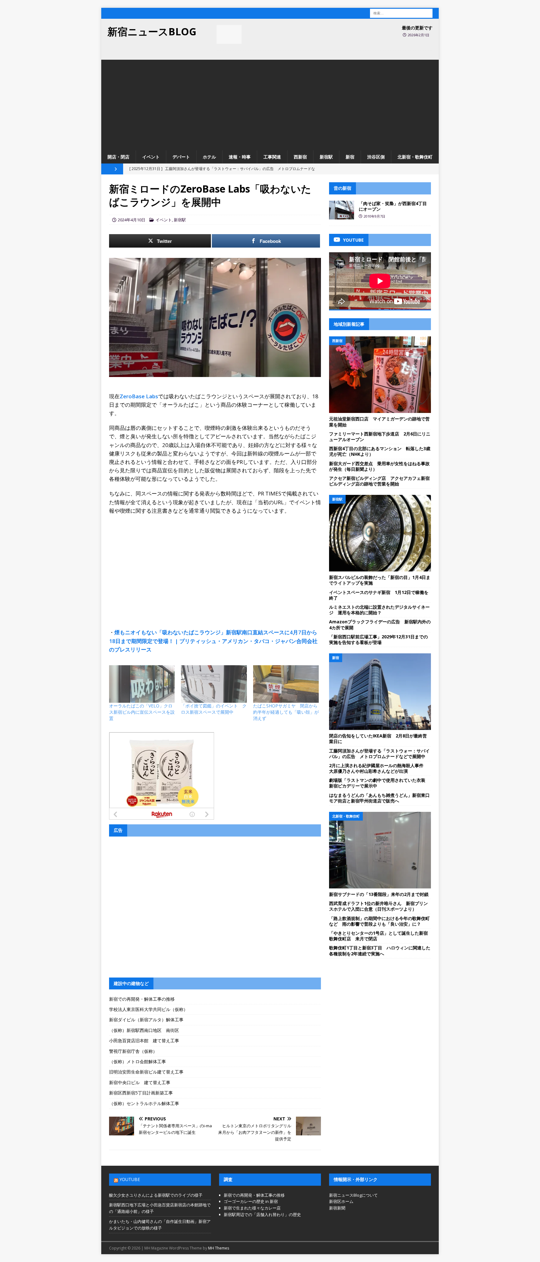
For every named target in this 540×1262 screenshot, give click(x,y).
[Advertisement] (270, 103)
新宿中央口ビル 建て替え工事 (139, 1082)
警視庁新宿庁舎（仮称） (133, 1051)
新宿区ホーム (341, 1201)
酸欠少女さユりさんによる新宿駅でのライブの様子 (155, 1195)
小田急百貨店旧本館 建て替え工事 (144, 1040)
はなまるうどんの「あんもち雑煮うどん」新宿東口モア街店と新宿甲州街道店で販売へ (379, 798)
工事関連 (272, 157)
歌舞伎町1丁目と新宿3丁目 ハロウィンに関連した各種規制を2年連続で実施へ (379, 950)
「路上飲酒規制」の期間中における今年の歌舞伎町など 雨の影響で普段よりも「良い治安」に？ (379, 921)
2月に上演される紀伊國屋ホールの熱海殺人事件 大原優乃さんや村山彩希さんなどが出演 (378, 768)
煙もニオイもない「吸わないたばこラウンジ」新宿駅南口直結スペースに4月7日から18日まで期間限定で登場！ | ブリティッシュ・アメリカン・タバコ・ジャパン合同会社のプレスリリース (213, 641)
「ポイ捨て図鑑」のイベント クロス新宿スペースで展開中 (214, 709)
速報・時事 (240, 157)
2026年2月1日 (418, 35)
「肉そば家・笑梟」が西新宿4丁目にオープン (393, 206)
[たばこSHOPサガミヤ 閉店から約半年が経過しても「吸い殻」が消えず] (286, 684)
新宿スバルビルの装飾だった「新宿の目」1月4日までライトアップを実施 (379, 580)
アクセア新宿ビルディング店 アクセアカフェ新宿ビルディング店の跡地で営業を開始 (379, 481)
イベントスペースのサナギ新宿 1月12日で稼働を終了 (378, 595)
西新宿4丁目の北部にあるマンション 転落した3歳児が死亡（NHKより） (379, 451)
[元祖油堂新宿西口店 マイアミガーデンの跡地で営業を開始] (380, 374)
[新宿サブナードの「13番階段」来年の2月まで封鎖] (380, 850)
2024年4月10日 (131, 220)
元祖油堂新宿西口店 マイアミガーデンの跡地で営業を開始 (379, 421)
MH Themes (218, 1248)
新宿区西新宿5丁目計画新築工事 (141, 1093)
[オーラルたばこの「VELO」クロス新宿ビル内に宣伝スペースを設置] (142, 684)
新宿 (350, 157)
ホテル (209, 157)
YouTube (129, 1179)
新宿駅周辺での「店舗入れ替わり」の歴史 (262, 1214)
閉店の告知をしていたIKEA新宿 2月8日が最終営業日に (378, 738)
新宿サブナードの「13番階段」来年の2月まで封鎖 (378, 894)
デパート (181, 157)
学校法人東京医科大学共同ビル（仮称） (148, 1009)
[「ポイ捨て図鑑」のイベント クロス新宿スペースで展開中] (214, 684)
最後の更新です (417, 28)
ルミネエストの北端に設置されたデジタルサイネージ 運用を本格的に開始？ (379, 610)
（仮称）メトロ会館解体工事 (137, 1061)
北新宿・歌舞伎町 (415, 157)
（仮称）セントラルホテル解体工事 (144, 1103)
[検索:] (401, 13)
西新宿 (300, 157)
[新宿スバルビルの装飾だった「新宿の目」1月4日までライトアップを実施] (380, 533)
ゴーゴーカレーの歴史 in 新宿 (251, 1201)
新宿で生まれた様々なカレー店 (252, 1208)
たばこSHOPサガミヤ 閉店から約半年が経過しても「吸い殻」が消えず (286, 712)
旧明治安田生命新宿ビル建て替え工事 (146, 1072)
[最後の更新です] (229, 34)
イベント (151, 157)
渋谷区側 (376, 157)
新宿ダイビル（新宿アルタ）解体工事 (146, 1020)
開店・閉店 (118, 157)
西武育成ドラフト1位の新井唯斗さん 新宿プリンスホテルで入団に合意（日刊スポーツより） (378, 906)
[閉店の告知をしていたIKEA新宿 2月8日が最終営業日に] (380, 691)
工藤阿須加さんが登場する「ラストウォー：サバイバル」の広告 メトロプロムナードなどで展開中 (379, 753)
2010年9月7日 (374, 216)
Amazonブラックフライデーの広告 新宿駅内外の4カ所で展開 (380, 624)
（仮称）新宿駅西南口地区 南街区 (144, 1030)
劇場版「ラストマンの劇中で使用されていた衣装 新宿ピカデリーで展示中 (379, 783)
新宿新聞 (337, 1208)
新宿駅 (326, 157)
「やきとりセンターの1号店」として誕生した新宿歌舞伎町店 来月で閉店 (378, 936)
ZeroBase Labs (139, 396)
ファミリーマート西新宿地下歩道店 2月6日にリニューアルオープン (379, 436)
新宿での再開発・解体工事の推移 (142, 999)
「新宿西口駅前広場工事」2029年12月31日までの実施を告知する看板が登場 (378, 639)
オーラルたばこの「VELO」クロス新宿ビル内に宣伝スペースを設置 (142, 712)
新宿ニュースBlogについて (353, 1195)
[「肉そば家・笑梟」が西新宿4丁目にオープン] (341, 210)
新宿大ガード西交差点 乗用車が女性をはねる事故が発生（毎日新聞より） (379, 466)
